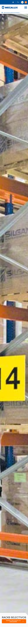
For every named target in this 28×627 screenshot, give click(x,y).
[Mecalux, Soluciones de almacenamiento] (10, 9)
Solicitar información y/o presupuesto (13, 621)
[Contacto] (26, 2)
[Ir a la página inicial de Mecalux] (2, 12)
